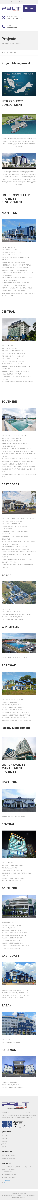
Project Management (8, 1155)
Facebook (7, 1180)
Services (4, 1138)
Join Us (4, 1144)
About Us (4, 1136)
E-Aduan (7, 1183)
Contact (4, 1146)
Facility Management (8, 1158)
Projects (4, 1141)
